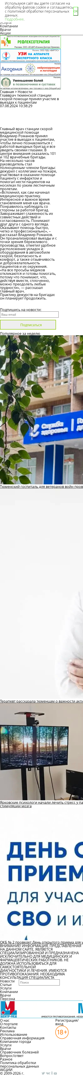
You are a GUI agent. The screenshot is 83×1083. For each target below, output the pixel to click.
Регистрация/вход (67, 1022)
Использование (13, 1034)
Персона (7, 998)
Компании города (15, 1041)
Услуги (6, 988)
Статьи (6, 984)
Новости (25, 91)
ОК (76, 11)
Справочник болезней (19, 1052)
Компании (9, 26)
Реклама (7, 1031)
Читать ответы (73, 121)
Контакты (8, 1027)
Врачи (5, 29)
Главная (7, 91)
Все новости (14, 304)
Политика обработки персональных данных (19, 1064)
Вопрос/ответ (11, 1055)
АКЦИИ (6, 1069)
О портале (9, 1023)
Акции (5, 33)
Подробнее (14, 19)
